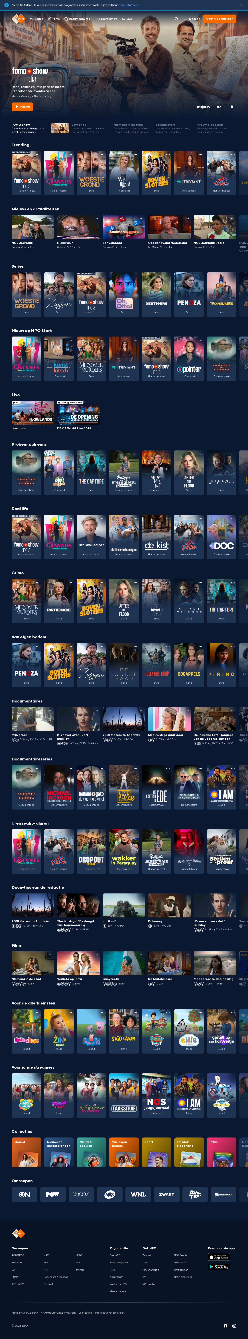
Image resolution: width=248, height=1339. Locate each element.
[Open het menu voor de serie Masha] (37, 1012)
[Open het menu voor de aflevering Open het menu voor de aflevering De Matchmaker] (187, 955)
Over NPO (115, 1255)
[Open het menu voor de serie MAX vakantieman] (70, 454)
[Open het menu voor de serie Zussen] (70, 276)
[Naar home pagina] (19, 19)
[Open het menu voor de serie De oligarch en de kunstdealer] (200, 768)
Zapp (145, 1262)
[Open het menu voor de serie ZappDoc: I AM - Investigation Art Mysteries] (232, 768)
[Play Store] (219, 1267)
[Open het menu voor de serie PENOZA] (200, 276)
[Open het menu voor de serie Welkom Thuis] (70, 1077)
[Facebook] (225, 1326)
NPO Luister (149, 1284)
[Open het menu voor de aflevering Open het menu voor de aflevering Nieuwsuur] (96, 219)
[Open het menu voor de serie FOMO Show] (37, 154)
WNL (78, 1262)
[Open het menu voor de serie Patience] (70, 582)
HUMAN (16, 1277)
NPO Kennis (180, 1255)
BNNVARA (17, 1262)
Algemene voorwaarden (25, 1313)
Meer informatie (129, 5)
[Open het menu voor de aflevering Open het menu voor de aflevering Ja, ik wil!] (141, 897)
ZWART (80, 1270)
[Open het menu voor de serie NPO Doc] (232, 518)
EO (13, 1270)
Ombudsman (181, 1270)
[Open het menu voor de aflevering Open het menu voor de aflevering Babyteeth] (141, 955)
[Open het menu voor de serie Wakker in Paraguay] (135, 833)
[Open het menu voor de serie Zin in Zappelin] (70, 1012)
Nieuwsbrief (116, 1277)
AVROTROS (18, 1255)
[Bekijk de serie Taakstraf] (124, 1095)
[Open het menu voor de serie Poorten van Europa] (232, 340)
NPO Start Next (151, 1270)
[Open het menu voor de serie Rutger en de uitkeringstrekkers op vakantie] (135, 454)
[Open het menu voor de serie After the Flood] (200, 454)
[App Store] (219, 1257)
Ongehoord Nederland (56, 1277)
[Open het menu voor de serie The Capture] (102, 454)
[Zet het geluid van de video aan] (219, 106)
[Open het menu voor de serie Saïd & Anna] (135, 1012)
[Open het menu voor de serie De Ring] (232, 647)
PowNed (48, 1284)
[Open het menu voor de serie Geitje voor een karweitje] (232, 1012)
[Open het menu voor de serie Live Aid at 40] (135, 768)
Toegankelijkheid (119, 1262)
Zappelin (147, 1255)
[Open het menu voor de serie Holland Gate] (102, 768)
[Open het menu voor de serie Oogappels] (200, 647)
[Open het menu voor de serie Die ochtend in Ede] (167, 768)
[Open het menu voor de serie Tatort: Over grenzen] (167, 582)
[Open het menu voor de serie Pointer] (200, 340)
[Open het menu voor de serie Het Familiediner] (102, 518)
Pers (112, 1270)
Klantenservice (118, 1291)
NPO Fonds (180, 1262)
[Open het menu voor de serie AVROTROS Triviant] (200, 154)
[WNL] (138, 1194)
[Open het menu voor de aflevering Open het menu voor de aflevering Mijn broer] (50, 711)
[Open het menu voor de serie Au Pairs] (232, 154)
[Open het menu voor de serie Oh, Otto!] (135, 276)
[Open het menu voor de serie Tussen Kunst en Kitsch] (70, 340)
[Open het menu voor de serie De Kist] (167, 518)
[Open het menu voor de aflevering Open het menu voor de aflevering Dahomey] (187, 897)
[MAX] (110, 1194)
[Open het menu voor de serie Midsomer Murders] (102, 340)
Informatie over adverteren (109, 1313)
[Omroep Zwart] (167, 1194)
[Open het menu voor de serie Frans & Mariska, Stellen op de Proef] (232, 833)
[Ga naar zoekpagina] (176, 19)
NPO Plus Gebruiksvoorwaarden (58, 1313)
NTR (46, 1270)
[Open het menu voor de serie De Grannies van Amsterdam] (70, 154)
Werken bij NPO (118, 1284)
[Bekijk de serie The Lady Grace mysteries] (91, 1095)
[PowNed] (53, 1194)
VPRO (79, 1255)
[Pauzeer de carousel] (232, 106)
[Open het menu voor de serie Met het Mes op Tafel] (167, 454)
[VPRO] (81, 1194)
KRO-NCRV (18, 1284)
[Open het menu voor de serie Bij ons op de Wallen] (200, 833)
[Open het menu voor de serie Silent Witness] (232, 454)
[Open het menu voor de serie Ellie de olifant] (200, 1012)
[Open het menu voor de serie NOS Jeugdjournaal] (167, 1077)
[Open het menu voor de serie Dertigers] (167, 276)
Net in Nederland (183, 1277)
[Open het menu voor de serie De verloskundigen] (135, 518)
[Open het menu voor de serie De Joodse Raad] (135, 647)
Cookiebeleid (85, 1313)
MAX (46, 1255)
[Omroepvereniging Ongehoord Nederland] (24, 1194)
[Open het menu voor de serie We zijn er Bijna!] (135, 154)
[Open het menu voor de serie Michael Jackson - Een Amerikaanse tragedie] (70, 768)
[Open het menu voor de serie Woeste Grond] (102, 154)
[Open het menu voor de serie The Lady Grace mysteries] (102, 1077)
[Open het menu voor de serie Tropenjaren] (232, 276)
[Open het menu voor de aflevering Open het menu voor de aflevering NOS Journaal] (50, 219)
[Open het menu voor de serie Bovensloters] (167, 154)
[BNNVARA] (223, 1194)
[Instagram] (234, 1326)
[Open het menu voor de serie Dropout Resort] (102, 833)
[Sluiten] (241, 5)
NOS (46, 1262)
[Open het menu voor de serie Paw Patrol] (167, 1012)
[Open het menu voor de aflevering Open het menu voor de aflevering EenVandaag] (141, 219)
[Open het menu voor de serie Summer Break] (37, 1077)
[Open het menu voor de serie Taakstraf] (135, 1077)
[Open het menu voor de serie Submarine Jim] (232, 1077)
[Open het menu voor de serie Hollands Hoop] (167, 647)
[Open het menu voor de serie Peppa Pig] (102, 1012)
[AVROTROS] (195, 1194)
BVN (145, 1277)
